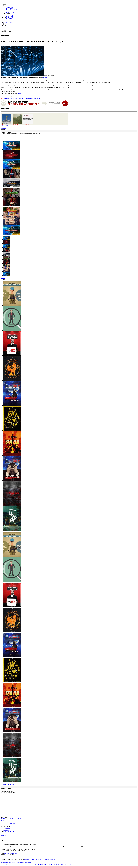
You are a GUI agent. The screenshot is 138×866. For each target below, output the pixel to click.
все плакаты (4, 784)
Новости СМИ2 (4, 125)
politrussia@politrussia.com (10, 853)
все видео (3, 278)
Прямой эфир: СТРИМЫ (12, 15)
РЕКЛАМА (6, 830)
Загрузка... (3, 126)
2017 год (35, 98)
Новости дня (9, 16)
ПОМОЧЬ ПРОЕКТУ (11, 9)
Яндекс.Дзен (4, 835)
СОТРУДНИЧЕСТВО (8, 831)
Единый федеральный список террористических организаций (16, 862)
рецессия (15, 98)
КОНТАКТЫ (9, 8)
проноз (31, 98)
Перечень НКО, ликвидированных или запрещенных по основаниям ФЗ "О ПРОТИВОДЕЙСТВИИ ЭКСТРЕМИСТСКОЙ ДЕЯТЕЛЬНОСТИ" (36, 864)
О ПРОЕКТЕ (9, 7)
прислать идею (10, 784)
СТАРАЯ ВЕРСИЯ (8, 22)
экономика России (8, 98)
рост (39, 98)
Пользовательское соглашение (31, 859)
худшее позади (21, 98)
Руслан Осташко (10, 12)
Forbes (45, 77)
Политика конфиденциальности (47, 859)
